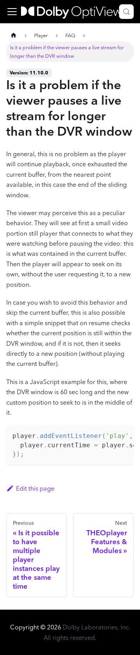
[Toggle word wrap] (110, 434)
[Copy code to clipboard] (124, 434)
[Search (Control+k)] (126, 11)
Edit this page (35, 488)
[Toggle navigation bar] (12, 11)
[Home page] (13, 35)
